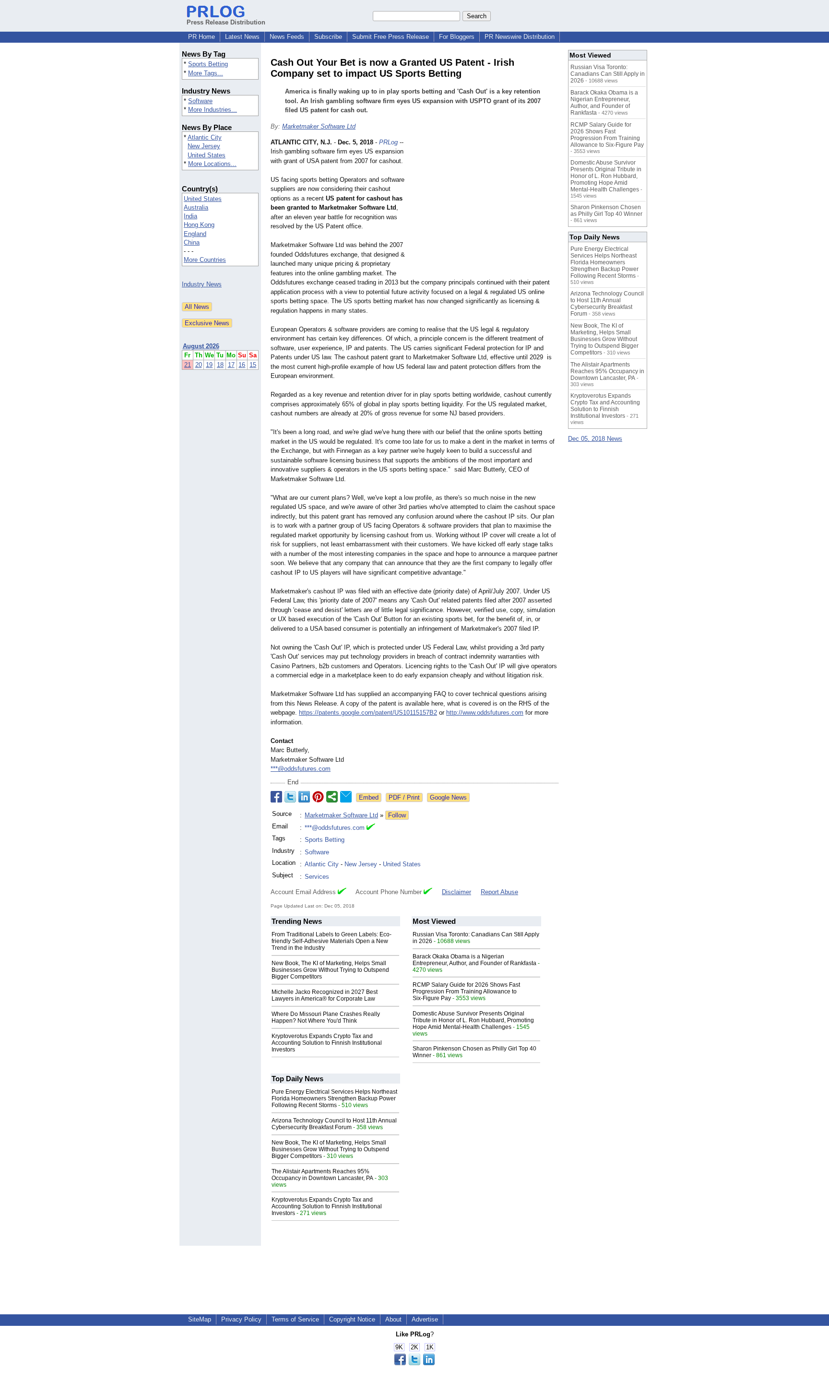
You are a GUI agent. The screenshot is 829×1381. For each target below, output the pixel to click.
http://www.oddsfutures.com (484, 712)
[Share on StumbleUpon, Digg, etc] (332, 797)
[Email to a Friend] (346, 797)
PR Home (201, 36)
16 (241, 364)
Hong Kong (199, 224)
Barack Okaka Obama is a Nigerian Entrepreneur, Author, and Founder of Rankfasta (474, 960)
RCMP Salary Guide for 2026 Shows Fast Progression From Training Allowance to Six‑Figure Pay (466, 991)
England (195, 233)
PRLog (388, 142)
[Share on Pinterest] (318, 797)
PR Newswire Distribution (520, 36)
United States (206, 155)
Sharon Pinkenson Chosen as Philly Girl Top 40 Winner (606, 210)
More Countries (205, 259)
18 (220, 364)
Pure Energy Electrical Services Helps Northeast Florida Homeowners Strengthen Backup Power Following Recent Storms (334, 1098)
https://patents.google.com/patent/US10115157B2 (368, 712)
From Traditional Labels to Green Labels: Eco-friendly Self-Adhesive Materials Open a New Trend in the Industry (331, 941)
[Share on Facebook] (276, 797)
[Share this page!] (414, 1363)
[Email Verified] (371, 828)
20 (198, 364)
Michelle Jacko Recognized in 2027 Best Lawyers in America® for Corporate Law (325, 995)
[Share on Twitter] (290, 797)
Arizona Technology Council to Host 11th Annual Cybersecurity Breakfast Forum (334, 1124)
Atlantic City (205, 137)
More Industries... (212, 109)
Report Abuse (499, 892)
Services (317, 876)
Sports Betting (208, 64)
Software (200, 101)
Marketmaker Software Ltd (318, 126)
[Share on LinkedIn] (304, 797)
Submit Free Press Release (390, 36)
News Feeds (287, 36)
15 (252, 364)
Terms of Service (295, 1319)
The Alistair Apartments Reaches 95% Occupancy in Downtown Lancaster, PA (322, 1174)
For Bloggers (456, 36)
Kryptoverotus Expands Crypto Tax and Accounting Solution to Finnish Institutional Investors (327, 1043)
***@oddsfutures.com (301, 768)
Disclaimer (456, 892)
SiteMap (199, 1319)
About (393, 1319)
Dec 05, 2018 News (595, 438)
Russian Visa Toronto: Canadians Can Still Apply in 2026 (607, 74)
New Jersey (204, 146)
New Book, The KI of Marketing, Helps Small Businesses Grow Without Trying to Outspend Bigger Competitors (330, 970)
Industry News (202, 284)
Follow (397, 815)
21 (187, 364)
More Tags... (205, 73)
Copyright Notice (352, 1319)
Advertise (425, 1319)
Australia (196, 207)
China (192, 242)
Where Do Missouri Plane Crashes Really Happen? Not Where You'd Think (326, 1017)
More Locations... (212, 163)
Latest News (242, 36)
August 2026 (201, 346)
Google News (448, 797)
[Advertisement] (486, 208)
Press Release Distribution (226, 22)
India (190, 216)
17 (231, 364)
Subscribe (328, 36)
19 (209, 364)
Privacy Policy (241, 1319)
